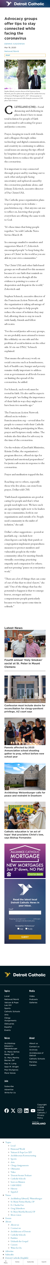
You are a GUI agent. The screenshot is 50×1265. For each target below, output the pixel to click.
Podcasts (33, 999)
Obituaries (9, 1024)
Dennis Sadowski (14, 44)
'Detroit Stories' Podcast (21, 1175)
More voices (16, 1214)
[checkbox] (25, 929)
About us (33, 1043)
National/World (11, 51)
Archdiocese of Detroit (36, 1054)
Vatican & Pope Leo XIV (11, 1003)
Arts (6, 1015)
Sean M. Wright (11, 1067)
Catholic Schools (12, 1011)
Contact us (34, 1046)
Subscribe (9, 1086)
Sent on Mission (18, 1181)
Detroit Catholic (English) (16, 1257)
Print (8, 55)
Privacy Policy (29, 919)
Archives (33, 1050)
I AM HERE (16, 1185)
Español (8, 1027)
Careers (32, 1065)
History (14, 1188)
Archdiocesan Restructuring (23, 1155)
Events (7, 1030)
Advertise (8, 1089)
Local (6, 996)
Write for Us (10, 1093)
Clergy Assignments (10, 1019)
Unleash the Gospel (19, 1241)
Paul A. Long (10, 1063)
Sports (7, 1008)
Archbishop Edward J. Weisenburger (10, 1046)
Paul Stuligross (11, 1070)
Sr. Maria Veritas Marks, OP (11, 1053)
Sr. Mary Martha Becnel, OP (11, 1059)
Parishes (33, 1062)
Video (32, 996)
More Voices (10, 1073)
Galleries (33, 1002)
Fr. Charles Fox (17, 1204)
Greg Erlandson (18, 1208)
